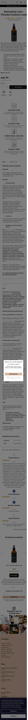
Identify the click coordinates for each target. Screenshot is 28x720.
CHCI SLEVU (13, 374)
